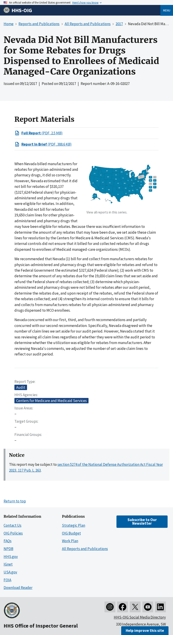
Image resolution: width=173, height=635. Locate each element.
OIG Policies (13, 533)
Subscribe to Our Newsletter (142, 521)
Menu (166, 10)
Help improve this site (145, 630)
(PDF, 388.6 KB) (46, 144)
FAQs (7, 540)
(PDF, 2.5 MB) (42, 133)
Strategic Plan (73, 525)
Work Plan (70, 540)
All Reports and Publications (85, 548)
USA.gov (10, 572)
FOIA (7, 579)
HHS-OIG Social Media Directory (140, 617)
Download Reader (18, 587)
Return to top (15, 501)
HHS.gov (11, 556)
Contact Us (12, 525)
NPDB (8, 548)
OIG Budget (71, 533)
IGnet (8, 564)
